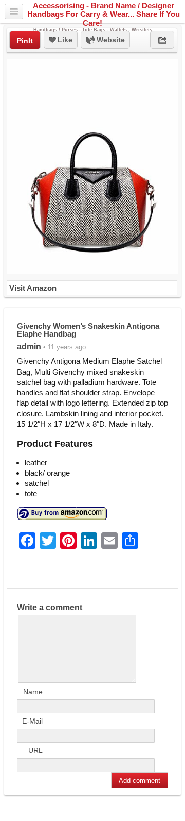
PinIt (25, 41)
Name (33, 692)
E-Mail (32, 721)
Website (110, 40)
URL (35, 750)
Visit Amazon (33, 287)
